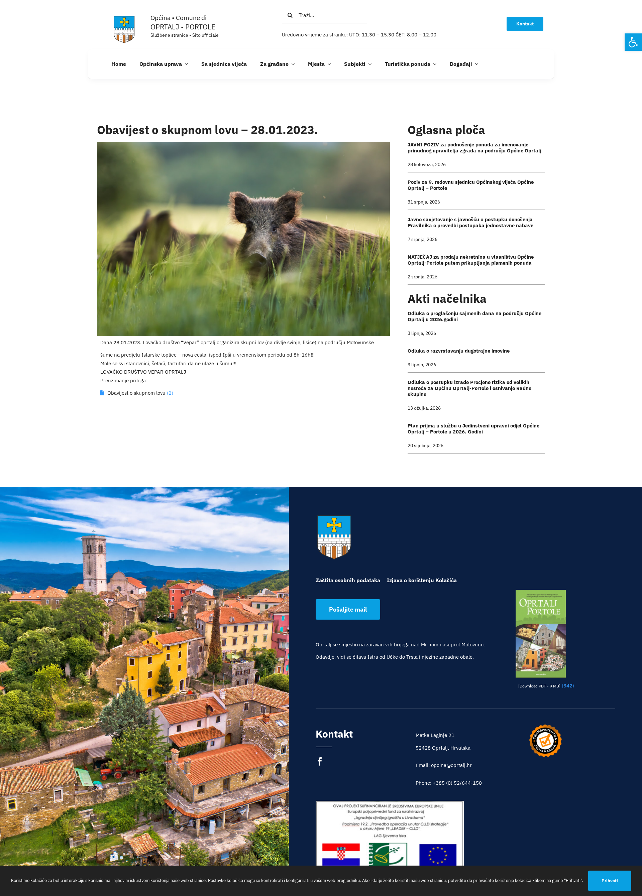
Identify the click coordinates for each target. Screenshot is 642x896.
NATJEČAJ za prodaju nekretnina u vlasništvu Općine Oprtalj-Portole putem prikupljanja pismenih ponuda (471, 260)
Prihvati (610, 881)
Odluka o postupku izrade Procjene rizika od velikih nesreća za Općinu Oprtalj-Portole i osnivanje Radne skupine (469, 388)
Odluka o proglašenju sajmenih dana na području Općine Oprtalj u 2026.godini (474, 316)
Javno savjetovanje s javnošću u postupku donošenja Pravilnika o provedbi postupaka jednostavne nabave (470, 222)
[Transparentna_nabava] (545, 726)
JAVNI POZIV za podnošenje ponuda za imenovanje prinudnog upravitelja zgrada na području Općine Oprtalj (474, 147)
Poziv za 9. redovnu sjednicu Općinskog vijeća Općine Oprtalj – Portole (471, 185)
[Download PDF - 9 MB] (539, 685)
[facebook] (320, 761)
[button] (633, 42)
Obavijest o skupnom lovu (136, 393)
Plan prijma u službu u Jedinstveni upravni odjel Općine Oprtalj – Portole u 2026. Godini (473, 428)
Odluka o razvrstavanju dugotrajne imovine (459, 351)
